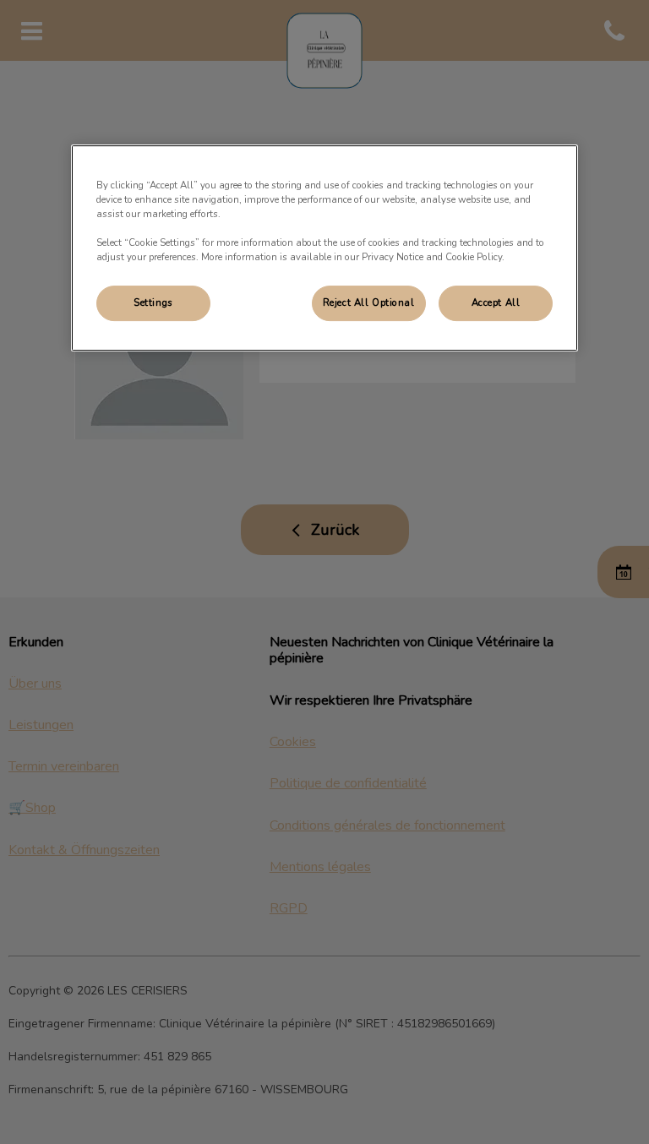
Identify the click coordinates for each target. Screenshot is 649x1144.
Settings (153, 303)
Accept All (496, 303)
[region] (324, 247)
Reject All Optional (369, 303)
